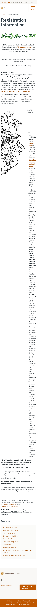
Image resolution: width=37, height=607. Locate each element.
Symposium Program (10, 542)
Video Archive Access (24, 47)
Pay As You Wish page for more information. (15, 91)
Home (3, 14)
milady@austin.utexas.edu (9, 506)
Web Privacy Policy (24, 604)
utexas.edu (5, 2)
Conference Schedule (10, 536)
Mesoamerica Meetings (7, 585)
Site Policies (23, 603)
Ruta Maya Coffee (8, 547)
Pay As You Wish (8, 533)
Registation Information (10, 530)
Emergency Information (10, 603)
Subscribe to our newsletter (26, 587)
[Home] (11, 8)
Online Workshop (8, 539)
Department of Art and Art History (23, 2)
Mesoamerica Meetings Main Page (14, 555)
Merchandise (7, 544)
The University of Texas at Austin (18, 601)
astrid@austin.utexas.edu (9, 504)
